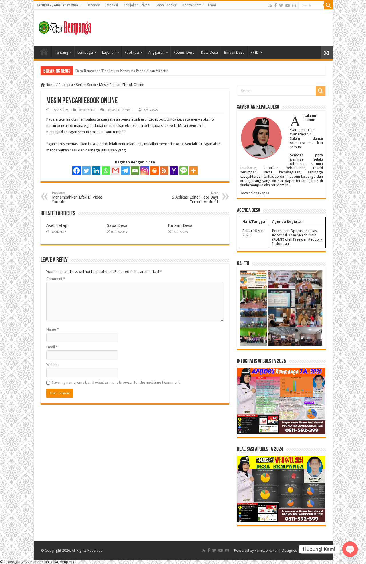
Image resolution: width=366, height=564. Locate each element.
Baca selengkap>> (255, 193)
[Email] (135, 170)
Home (44, 52)
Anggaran (156, 52)
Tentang (61, 52)
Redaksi (112, 5)
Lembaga (85, 52)
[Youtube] (288, 5)
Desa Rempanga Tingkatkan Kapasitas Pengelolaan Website (121, 71)
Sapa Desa (117, 225)
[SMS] (183, 170)
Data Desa (209, 52)
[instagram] (294, 5)
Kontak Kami (192, 5)
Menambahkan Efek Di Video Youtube (77, 197)
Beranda (93, 5)
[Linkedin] (96, 170)
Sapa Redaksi (166, 5)
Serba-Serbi (86, 85)
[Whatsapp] (106, 170)
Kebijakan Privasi (137, 5)
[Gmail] (115, 170)
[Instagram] (144, 170)
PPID (255, 52)
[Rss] (270, 5)
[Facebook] (275, 5)
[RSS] (164, 170)
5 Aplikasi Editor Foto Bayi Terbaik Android (195, 197)
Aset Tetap (56, 225)
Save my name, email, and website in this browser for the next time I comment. (116, 382)
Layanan (109, 52)
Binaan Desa (234, 52)
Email (212, 5)
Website (52, 365)
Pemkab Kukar (266, 550)
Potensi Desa (184, 52)
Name (52, 329)
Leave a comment (120, 110)
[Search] (328, 5)
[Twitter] (281, 5)
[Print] (154, 170)
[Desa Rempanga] (65, 26)
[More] (193, 170)
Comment (55, 279)
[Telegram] (125, 170)
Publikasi (132, 52)
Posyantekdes (314, 550)
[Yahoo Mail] (174, 170)
